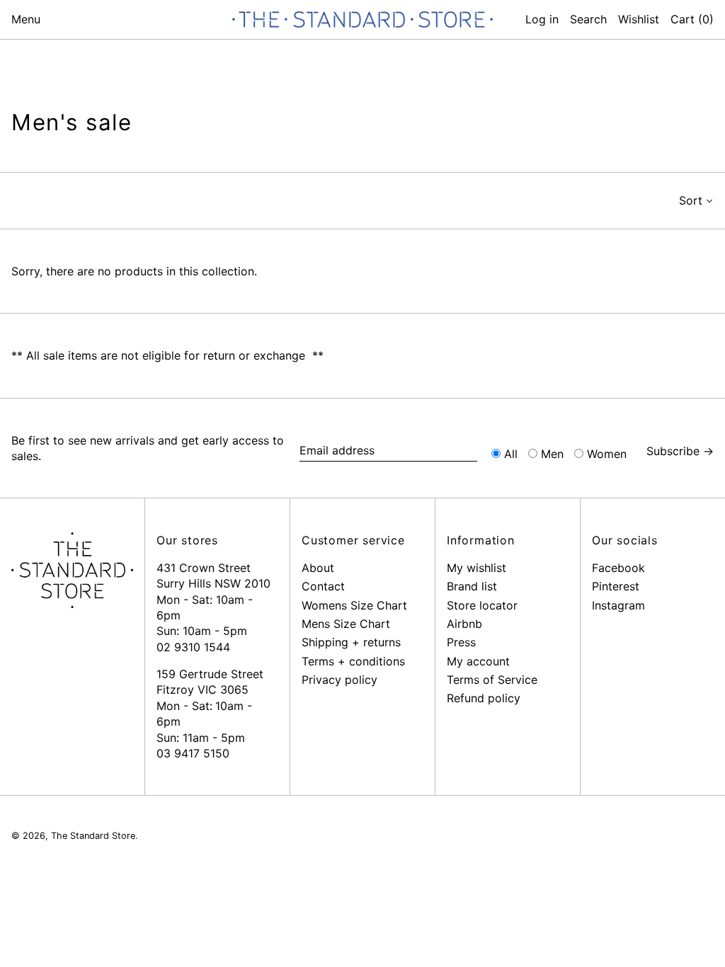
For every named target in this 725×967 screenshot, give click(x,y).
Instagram (618, 605)
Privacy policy (339, 680)
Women (607, 454)
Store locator (482, 605)
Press (461, 642)
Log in (542, 19)
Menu (25, 19)
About (318, 568)
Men (552, 454)
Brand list (472, 586)
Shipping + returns (351, 642)
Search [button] (588, 19)
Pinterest (615, 586)
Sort (690, 200)
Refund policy (483, 698)
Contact (323, 586)
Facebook (618, 568)
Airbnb (464, 624)
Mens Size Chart (346, 624)
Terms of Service (492, 680)
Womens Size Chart (354, 605)
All (511, 454)
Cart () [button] (692, 19)
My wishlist (476, 568)
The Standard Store (93, 835)
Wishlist (638, 19)
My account (478, 661)
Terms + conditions (353, 661)
